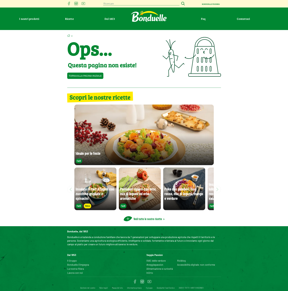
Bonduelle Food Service (165, 287)
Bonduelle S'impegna (78, 264)
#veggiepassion (154, 264)
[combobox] (141, 3)
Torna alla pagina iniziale (85, 76)
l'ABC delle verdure (156, 260)
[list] (144, 189)
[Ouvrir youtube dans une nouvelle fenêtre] (83, 4)
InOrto (149, 272)
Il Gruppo (72, 260)
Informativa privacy (134, 287)
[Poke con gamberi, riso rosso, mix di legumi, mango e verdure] (184, 208)
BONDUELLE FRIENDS (211, 4)
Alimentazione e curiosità (159, 268)
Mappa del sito (117, 287)
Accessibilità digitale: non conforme (196, 264)
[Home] (68, 35)
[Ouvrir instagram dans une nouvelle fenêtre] (76, 4)
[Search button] (182, 4)
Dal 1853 (110, 19)
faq (203, 19)
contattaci (243, 19)
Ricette (69, 19)
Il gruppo (149, 287)
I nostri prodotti (29, 19)
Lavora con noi (75, 272)
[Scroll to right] (217, 189)
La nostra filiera (75, 268)
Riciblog (181, 260)
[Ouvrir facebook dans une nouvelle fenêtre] (69, 4)
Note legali (103, 287)
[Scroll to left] (70, 189)
